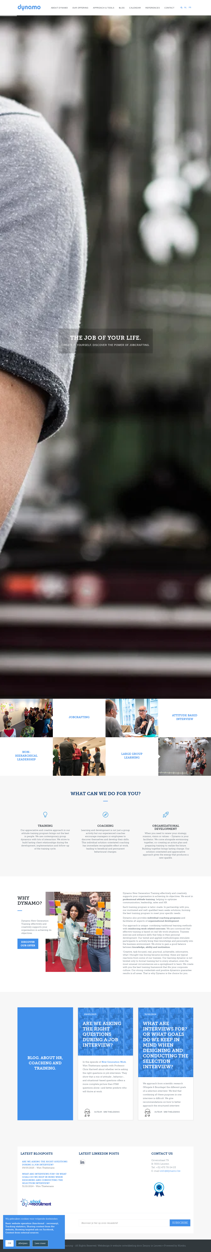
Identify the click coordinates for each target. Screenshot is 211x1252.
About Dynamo (59, 8)
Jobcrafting (79, 717)
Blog (122, 8)
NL (185, 7)
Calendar (135, 8)
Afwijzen (22, 1243)
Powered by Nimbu (175, 1245)
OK (9, 1243)
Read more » (105, 363)
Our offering (80, 8)
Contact (169, 8)
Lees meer (40, 1243)
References (153, 8)
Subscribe (180, 1222)
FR (190, 7)
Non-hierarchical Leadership (26, 755)
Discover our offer (28, 943)
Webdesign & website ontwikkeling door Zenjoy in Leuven (130, 1245)
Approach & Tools (103, 8)
